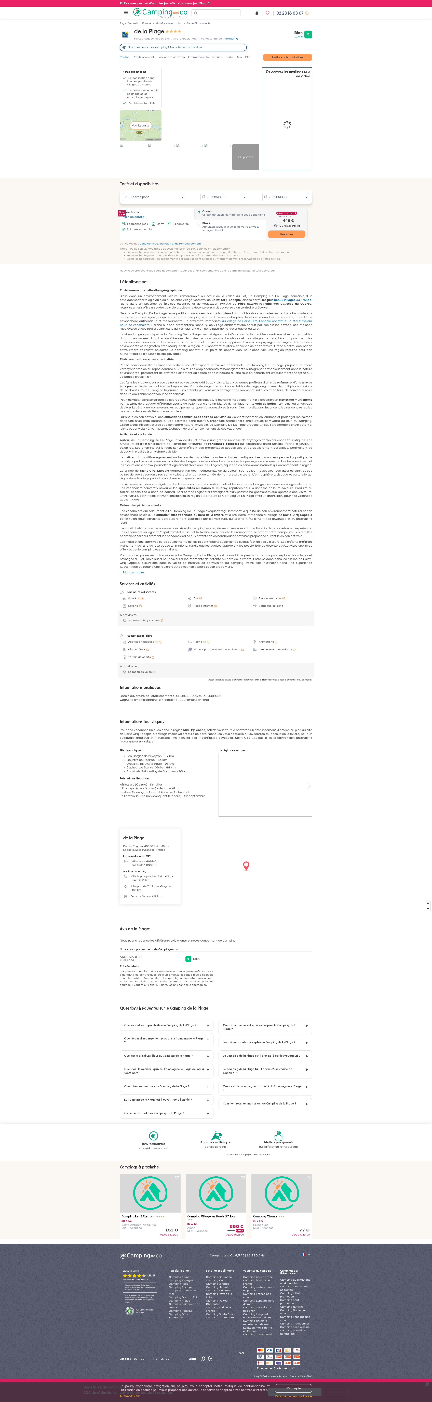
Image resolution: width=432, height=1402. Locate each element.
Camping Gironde (217, 1283)
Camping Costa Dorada (221, 1317)
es (142, 1358)
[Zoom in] (427, 903)
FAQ (247, 57)
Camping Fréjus (179, 1300)
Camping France (180, 1277)
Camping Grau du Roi (183, 1297)
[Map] (216, 866)
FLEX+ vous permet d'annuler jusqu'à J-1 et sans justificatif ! (165, 3)
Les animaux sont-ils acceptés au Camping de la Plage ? (259, 1042)
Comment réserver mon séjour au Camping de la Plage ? (259, 1103)
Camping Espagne (181, 1280)
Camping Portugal (181, 1287)
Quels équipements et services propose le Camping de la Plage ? (259, 1027)
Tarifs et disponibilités (288, 57)
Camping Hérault (217, 1287)
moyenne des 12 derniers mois (135, 1279)
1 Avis (299, 36)
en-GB (164, 1358)
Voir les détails (133, 216)
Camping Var (214, 1280)
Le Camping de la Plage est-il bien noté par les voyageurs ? (261, 1055)
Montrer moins (134, 572)
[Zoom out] (427, 908)
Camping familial (291, 1306)
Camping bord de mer (257, 1277)
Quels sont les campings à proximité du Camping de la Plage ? (262, 1088)
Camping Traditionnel (257, 1334)
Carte (229, 57)
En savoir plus (130, 1395)
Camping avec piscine (295, 1327)
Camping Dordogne (219, 1277)
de (136, 1358)
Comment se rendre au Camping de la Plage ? (154, 1113)
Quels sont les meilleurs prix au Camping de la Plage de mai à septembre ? (164, 1071)
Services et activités (171, 57)
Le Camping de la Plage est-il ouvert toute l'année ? (158, 1099)
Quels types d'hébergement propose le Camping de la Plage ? (164, 1040)
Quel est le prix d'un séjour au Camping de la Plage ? (158, 1055)
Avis (239, 57)
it (149, 1358)
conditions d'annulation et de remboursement (170, 243)
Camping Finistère (218, 1290)
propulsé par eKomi (144, 1311)
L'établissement (143, 57)
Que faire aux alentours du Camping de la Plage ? (157, 1086)
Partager (228, 38)
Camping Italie (178, 1283)
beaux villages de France (292, 300)
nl (155, 1358)
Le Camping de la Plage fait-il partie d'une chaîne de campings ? (257, 1071)
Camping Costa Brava (220, 1314)
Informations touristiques (205, 57)
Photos (124, 57)
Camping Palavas (180, 1310)
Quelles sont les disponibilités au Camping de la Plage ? (160, 1025)
